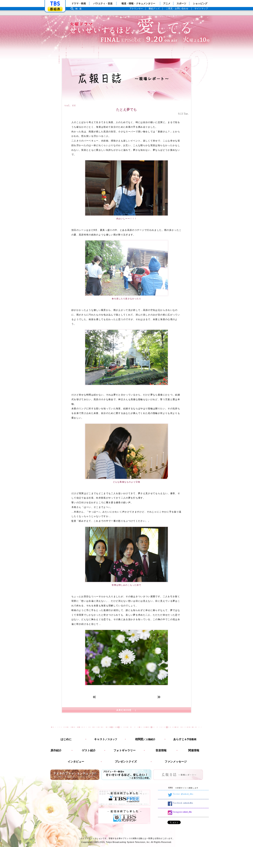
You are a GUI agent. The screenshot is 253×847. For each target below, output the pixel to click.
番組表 (55, 9)
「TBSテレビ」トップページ (55, 3)
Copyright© (87, 842)
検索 (79, 8)
